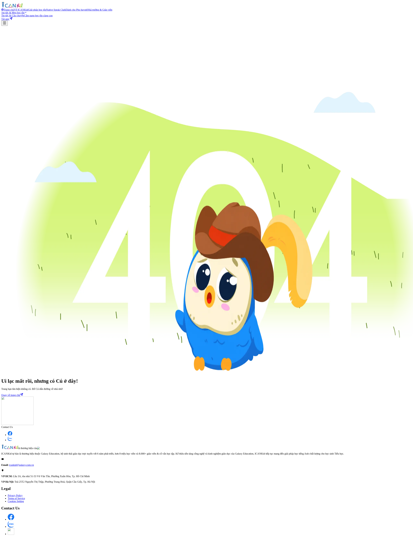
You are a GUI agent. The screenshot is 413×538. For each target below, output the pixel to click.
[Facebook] (10, 434)
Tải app (5, 19)
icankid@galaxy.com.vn (21, 465)
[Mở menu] (4, 23)
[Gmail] (11, 534)
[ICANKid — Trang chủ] (11, 6)
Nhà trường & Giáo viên (99, 9)
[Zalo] (10, 440)
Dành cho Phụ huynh (76, 9)
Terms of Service (16, 498)
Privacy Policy (15, 495)
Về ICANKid (21, 9)
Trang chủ (9, 9)
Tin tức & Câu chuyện (12, 15)
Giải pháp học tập (37, 9)
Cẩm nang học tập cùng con (38, 15)
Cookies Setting (16, 501)
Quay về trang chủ (10, 395)
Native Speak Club (55, 9)
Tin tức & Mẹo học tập (13, 12)
